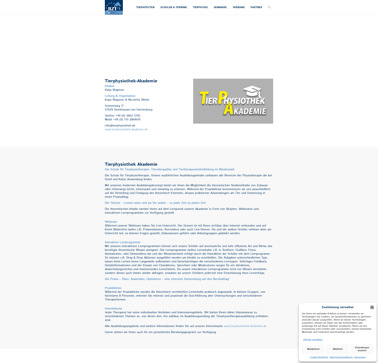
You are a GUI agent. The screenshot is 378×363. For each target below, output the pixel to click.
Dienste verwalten (312, 339)
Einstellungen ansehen (362, 349)
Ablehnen (338, 349)
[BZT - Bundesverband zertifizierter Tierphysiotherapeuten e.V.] (114, 13)
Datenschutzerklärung (341, 357)
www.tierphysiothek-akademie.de (126, 129)
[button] (372, 307)
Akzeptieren (313, 349)
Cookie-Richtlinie (319, 357)
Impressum (360, 357)
